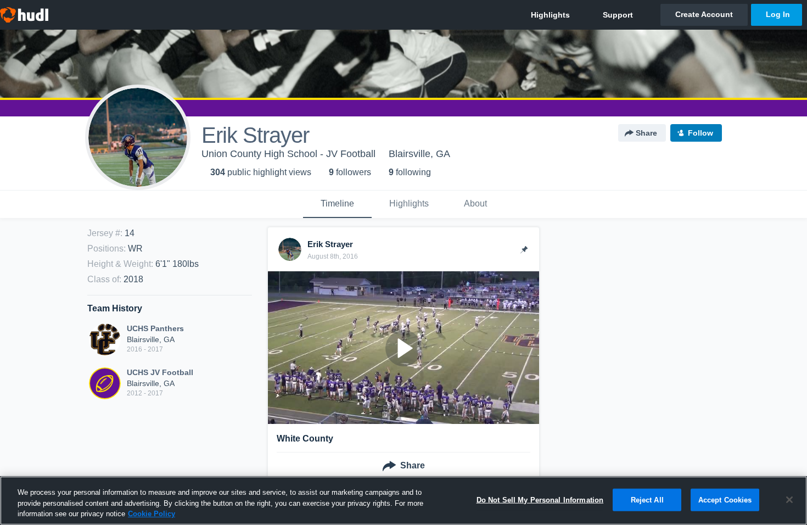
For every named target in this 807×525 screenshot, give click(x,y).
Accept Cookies (725, 499)
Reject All (647, 499)
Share (646, 133)
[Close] (789, 500)
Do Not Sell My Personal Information (540, 499)
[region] (403, 500)
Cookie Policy (151, 514)
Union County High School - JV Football (288, 153)
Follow (700, 133)
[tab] (337, 204)
